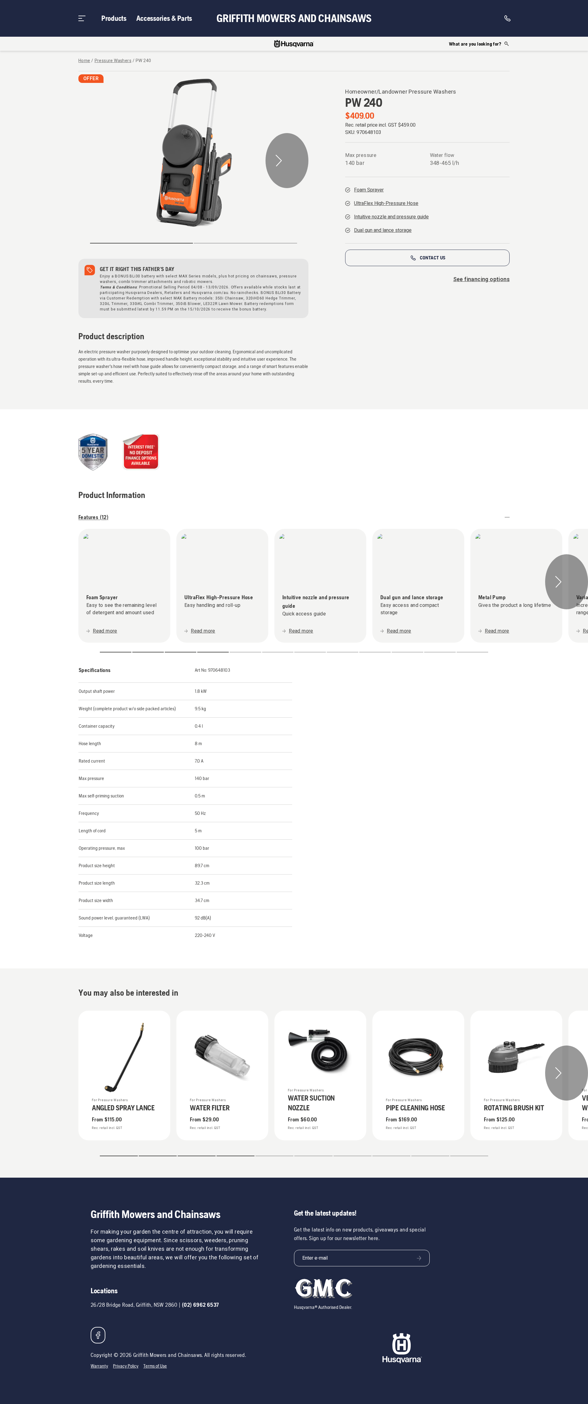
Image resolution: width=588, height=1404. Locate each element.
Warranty (99, 1366)
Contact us (433, 258)
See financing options (481, 279)
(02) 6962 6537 (200, 1305)
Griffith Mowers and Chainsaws (294, 18)
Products (113, 18)
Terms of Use (155, 1366)
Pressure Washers (113, 61)
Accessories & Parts (164, 18)
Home (84, 61)
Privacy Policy (125, 1366)
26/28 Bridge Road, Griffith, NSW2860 (134, 1305)
